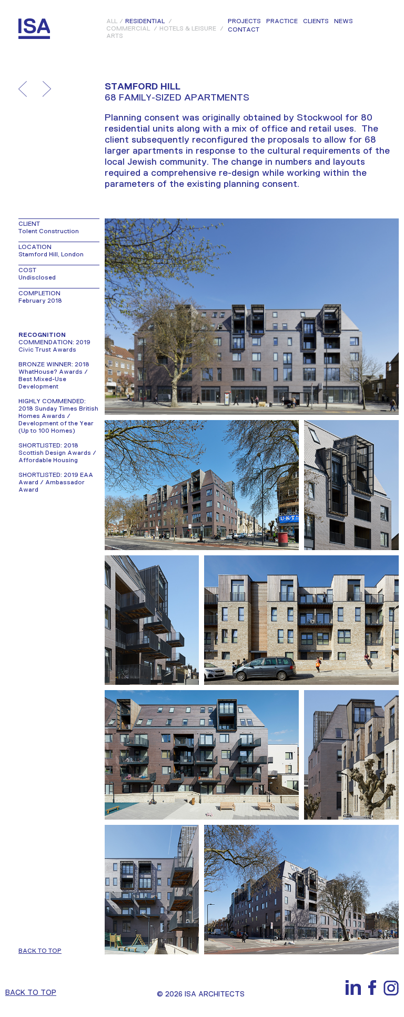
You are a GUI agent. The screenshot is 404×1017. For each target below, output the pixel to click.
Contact (243, 30)
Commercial (128, 28)
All (111, 21)
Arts (114, 35)
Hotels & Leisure (187, 28)
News (343, 21)
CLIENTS (316, 21)
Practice (282, 21)
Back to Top (30, 992)
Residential (145, 21)
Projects (244, 21)
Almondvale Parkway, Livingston (47, 89)
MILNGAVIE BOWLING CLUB (22, 89)
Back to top (40, 950)
